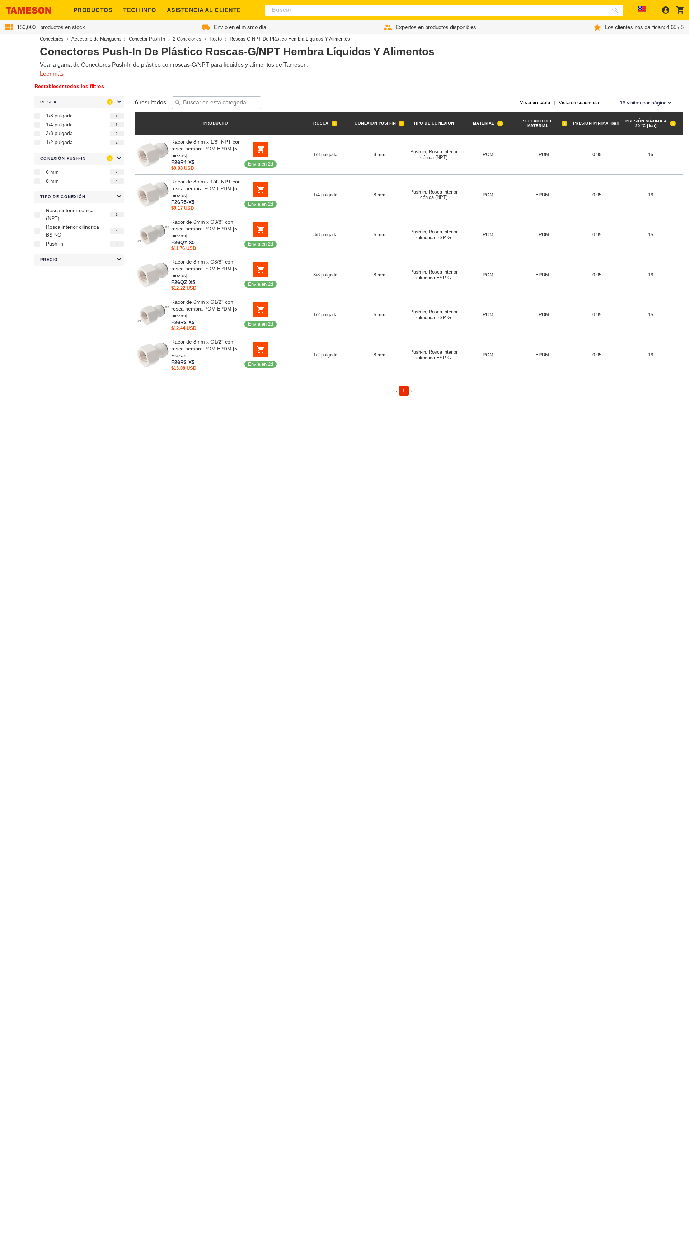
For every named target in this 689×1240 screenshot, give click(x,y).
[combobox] (444, 10)
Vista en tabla (535, 102)
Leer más (52, 74)
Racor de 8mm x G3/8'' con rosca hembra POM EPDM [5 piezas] (204, 268)
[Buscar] (616, 10)
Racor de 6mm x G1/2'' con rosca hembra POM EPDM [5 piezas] (204, 308)
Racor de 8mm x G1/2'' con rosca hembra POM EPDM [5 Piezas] (204, 348)
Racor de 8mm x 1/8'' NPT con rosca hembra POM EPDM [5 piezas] (206, 148)
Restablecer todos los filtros (69, 86)
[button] (79, 102)
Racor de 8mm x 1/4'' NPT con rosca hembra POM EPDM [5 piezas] (206, 188)
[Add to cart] (260, 149)
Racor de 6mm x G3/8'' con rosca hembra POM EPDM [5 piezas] (204, 228)
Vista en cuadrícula (579, 102)
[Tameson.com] (28, 10)
